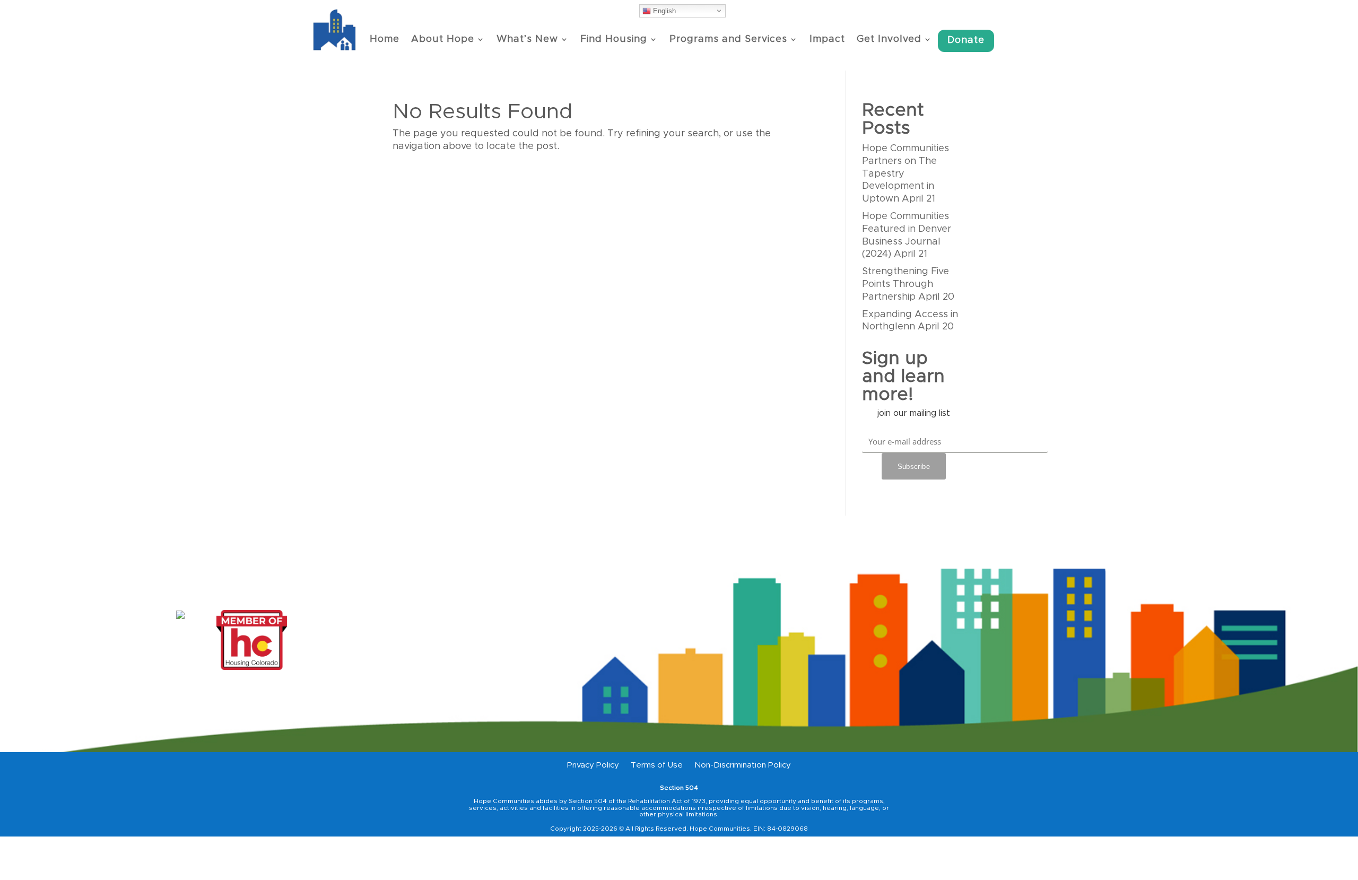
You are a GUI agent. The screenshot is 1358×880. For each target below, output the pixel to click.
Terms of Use (657, 765)
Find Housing (613, 39)
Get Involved (889, 39)
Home (384, 39)
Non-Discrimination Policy (742, 765)
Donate (966, 40)
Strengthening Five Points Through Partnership (905, 284)
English (663, 11)
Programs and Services (728, 39)
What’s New (527, 39)
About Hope (442, 39)
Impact (827, 39)
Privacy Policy (593, 765)
